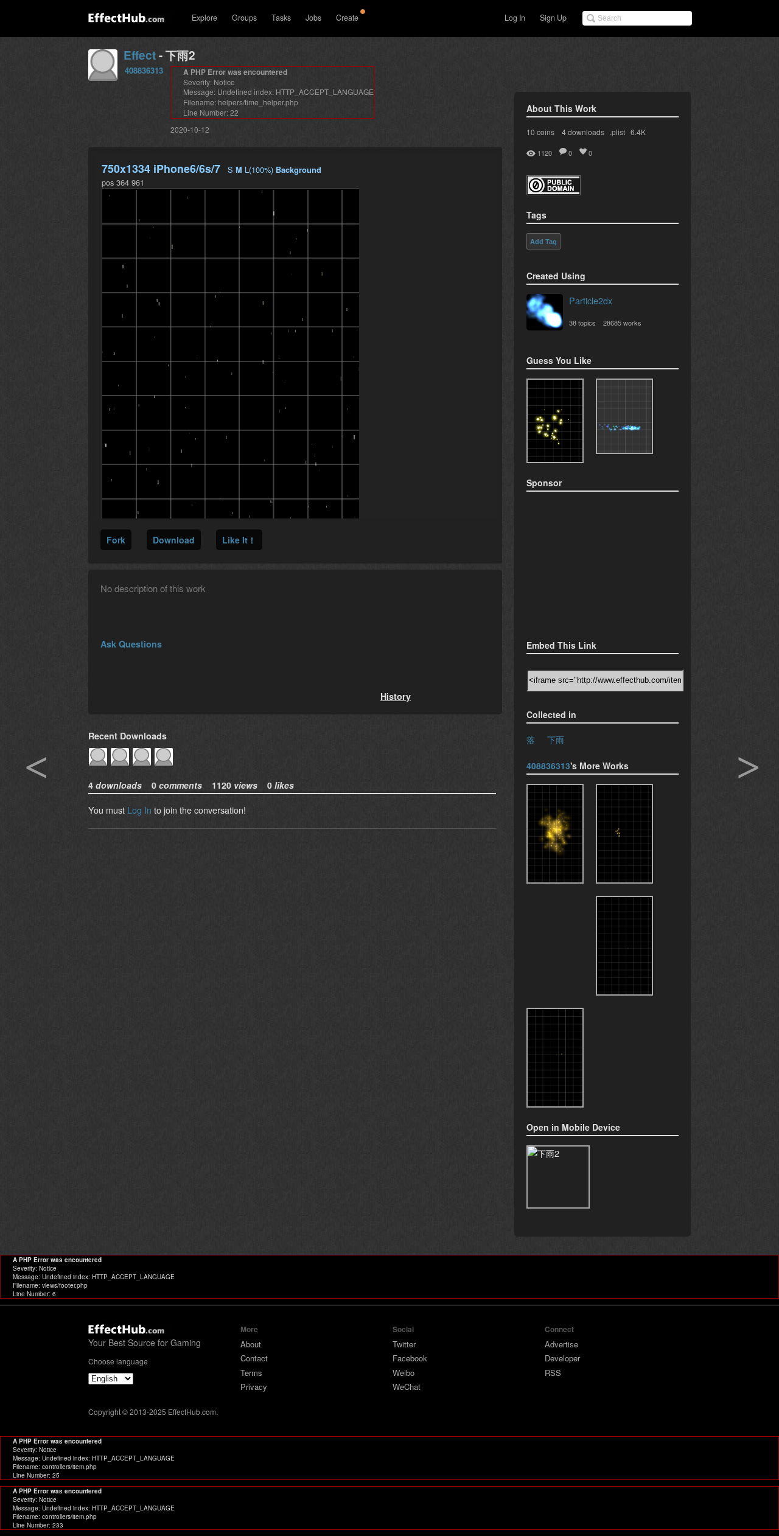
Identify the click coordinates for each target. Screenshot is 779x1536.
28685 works (622, 322)
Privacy (253, 1386)
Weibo (403, 1372)
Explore (204, 17)
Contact (254, 1358)
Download (174, 540)
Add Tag (543, 241)
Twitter (404, 1344)
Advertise (561, 1344)
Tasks (281, 17)
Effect (140, 55)
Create (347, 17)
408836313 (144, 70)
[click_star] (624, 834)
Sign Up (553, 17)
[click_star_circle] (624, 946)
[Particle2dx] (544, 313)
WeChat (407, 1386)
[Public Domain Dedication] (553, 191)
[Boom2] (555, 421)
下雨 (555, 739)
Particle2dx (590, 300)
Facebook (410, 1358)
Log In (515, 17)
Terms (251, 1372)
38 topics (582, 322)
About (250, 1344)
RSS (553, 1372)
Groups (244, 17)
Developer (562, 1358)
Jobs (313, 17)
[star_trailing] (555, 1058)
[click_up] (555, 834)
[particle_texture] (624, 416)
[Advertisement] (587, 562)
